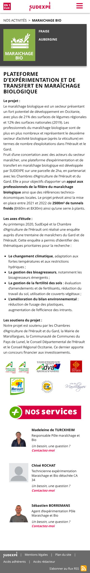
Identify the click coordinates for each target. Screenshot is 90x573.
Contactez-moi (43, 450)
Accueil (10, 554)
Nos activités (15, 20)
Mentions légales (36, 555)
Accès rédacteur (44, 562)
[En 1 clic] (7, 6)
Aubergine (48, 39)
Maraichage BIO (46, 20)
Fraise (44, 31)
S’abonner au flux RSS (64, 569)
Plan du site (63, 555)
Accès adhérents (14, 562)
